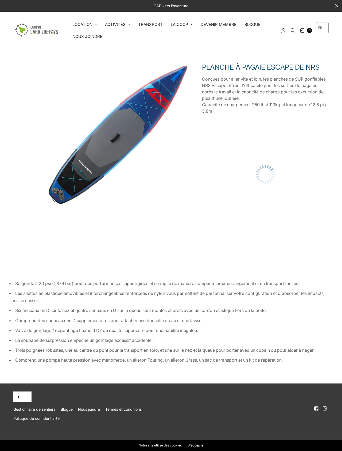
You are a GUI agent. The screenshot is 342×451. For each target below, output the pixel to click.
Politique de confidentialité (36, 418)
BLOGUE (252, 24)
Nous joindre (89, 409)
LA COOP (179, 24)
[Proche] (336, 6)
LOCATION (82, 24)
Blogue (67, 409)
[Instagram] (324, 408)
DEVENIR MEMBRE (218, 24)
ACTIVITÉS (115, 24)
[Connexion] (283, 30)
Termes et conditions (123, 409)
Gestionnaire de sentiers (34, 409)
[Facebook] (316, 408)
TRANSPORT (150, 24)
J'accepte (195, 445)
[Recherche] (293, 30)
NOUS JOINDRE (87, 36)
